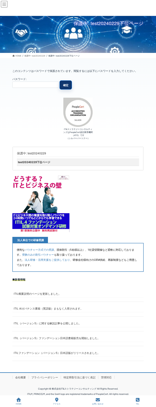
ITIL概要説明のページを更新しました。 (37, 293)
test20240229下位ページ (34, 162)
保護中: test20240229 (31, 153)
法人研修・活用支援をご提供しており (47, 259)
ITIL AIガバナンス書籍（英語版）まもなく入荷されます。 (48, 308)
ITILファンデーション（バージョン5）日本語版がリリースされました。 (57, 352)
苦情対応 (106, 377)
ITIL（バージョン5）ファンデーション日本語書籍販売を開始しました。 (57, 338)
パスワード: (19, 79)
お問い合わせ (97, 404)
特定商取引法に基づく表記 (80, 377)
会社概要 (20, 377)
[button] (40, 203)
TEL (137, 404)
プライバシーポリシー (44, 377)
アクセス (56, 404)
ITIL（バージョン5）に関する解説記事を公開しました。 (47, 323)
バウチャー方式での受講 (39, 249)
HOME (18, 404)
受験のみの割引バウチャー (38, 254)
